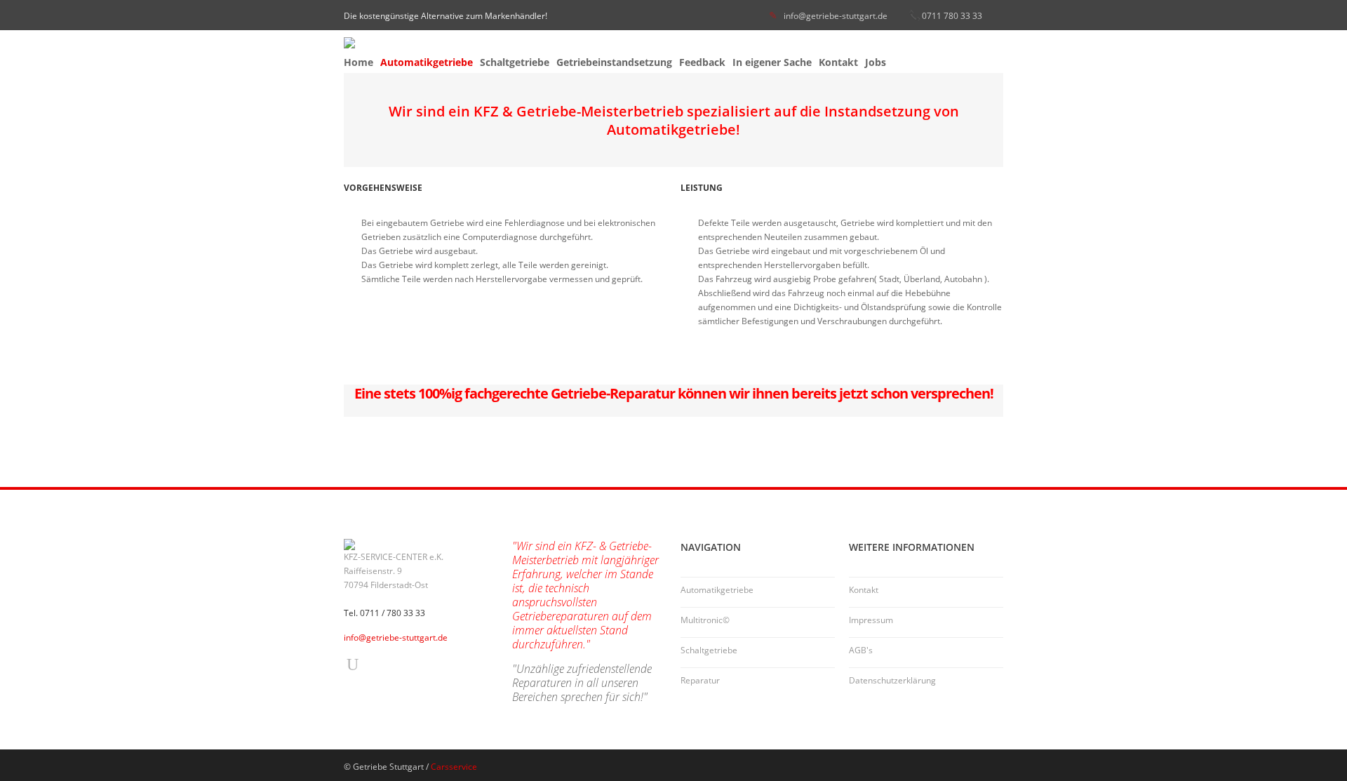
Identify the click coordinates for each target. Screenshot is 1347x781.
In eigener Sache (772, 62)
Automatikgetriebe (426, 62)
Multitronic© (705, 620)
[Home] (673, 42)
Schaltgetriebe (514, 62)
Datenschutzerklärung (892, 680)
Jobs (875, 62)
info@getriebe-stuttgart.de (835, 16)
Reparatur (700, 680)
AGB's (861, 650)
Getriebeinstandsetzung (614, 62)
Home (358, 62)
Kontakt (838, 62)
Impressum (871, 620)
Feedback (702, 62)
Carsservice (454, 767)
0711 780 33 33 (952, 16)
